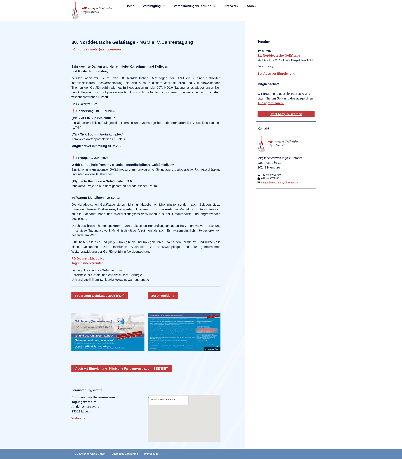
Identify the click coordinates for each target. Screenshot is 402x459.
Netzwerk (231, 6)
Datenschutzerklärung (124, 453)
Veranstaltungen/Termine (192, 6)
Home (130, 6)
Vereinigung (152, 6)
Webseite (78, 418)
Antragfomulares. (271, 103)
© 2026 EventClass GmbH (90, 453)
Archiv (251, 6)
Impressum (151, 453)
